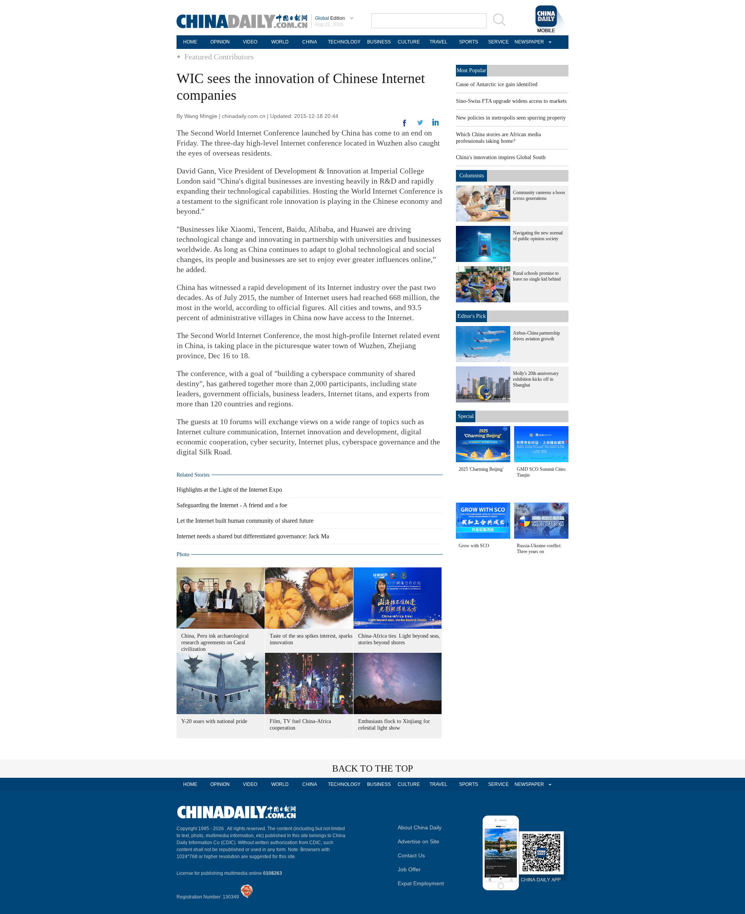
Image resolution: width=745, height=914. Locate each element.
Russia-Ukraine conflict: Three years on (539, 548)
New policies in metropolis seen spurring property (511, 118)
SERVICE (498, 42)
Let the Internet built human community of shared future (245, 520)
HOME (190, 42)
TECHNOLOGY (344, 42)
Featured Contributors (219, 56)
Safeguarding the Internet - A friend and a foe (232, 505)
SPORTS (468, 42)
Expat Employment (421, 883)
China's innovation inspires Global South (501, 157)
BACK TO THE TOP (372, 768)
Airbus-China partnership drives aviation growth (536, 336)
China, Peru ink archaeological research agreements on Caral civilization (215, 642)
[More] (404, 126)
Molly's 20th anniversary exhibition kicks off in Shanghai (536, 379)
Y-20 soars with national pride (214, 721)
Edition (330, 18)
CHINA (309, 42)
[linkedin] (420, 125)
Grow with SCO (474, 545)
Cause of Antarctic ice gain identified (496, 84)
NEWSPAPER (528, 42)
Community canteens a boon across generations (539, 195)
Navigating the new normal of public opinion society (538, 235)
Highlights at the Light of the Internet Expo (229, 489)
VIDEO (250, 42)
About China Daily (420, 827)
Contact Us (411, 855)
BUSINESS (379, 42)
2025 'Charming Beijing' (481, 469)
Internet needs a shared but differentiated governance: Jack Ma (253, 536)
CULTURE (409, 42)
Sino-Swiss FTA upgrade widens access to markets (511, 101)
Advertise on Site (418, 841)
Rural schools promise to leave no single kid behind (537, 276)
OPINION (220, 42)
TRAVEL (438, 42)
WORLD (280, 42)
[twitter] (435, 124)
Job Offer (409, 869)
